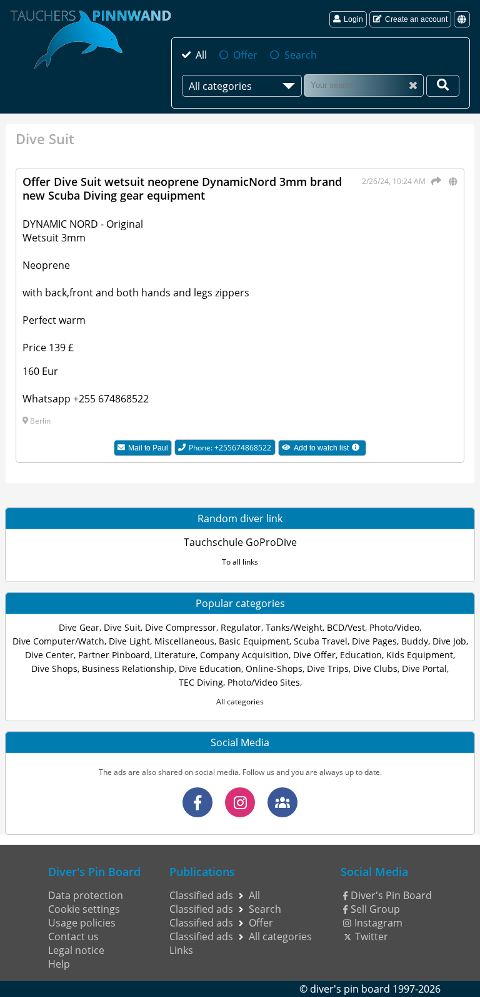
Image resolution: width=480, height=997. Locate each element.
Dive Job (449, 641)
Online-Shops (274, 668)
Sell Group (375, 909)
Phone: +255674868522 (230, 447)
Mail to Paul (148, 448)
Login (353, 19)
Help (59, 964)
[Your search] (442, 86)
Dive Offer (314, 655)
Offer (245, 55)
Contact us (73, 936)
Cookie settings (84, 909)
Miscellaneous (184, 641)
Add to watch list (330, 449)
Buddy (414, 641)
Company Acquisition (244, 655)
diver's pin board (350, 989)
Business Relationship (128, 668)
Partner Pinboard (114, 655)
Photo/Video (394, 627)
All (201, 55)
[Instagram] (240, 802)
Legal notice (76, 950)
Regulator (241, 627)
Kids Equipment (419, 655)
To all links (240, 562)
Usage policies (82, 923)
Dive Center (49, 655)
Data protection (85, 895)
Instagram (378, 923)
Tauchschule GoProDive (240, 542)
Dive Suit (122, 627)
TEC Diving (201, 682)
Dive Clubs (375, 668)
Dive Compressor (180, 627)
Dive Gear (79, 627)
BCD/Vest (346, 627)
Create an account (416, 19)
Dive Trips (328, 668)
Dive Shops (54, 668)
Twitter (371, 936)
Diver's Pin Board (391, 895)
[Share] (434, 181)
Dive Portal (424, 668)
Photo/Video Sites (264, 682)
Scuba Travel (321, 641)
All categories (240, 701)
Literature (175, 655)
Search (300, 55)
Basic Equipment (254, 641)
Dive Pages (374, 641)
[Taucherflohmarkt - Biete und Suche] (283, 802)
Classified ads (201, 895)
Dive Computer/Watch (58, 641)
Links (181, 950)
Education (361, 655)
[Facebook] (197, 802)
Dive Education (210, 668)
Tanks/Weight (294, 627)
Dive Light (129, 641)
